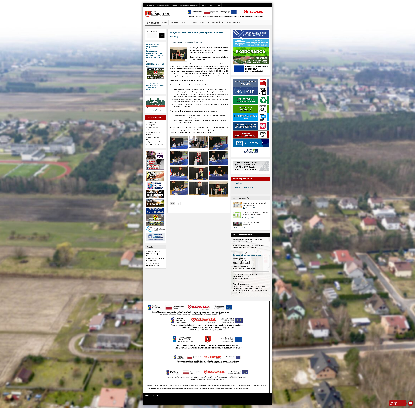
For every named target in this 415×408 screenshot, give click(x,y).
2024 (149, 66)
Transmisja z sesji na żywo (244, 187)
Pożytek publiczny (152, 44)
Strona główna (150, 5)
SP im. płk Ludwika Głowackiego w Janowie (152, 264)
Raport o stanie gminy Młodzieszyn (153, 134)
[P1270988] (198, 173)
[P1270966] (179, 158)
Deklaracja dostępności (163, 5)
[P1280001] (179, 188)
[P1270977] (218, 158)
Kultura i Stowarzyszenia (194, 22)
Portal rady (238, 183)
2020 (148, 64)
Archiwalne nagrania (241, 192)
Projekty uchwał (151, 51)
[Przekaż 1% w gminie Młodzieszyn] (155, 102)
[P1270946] (179, 142)
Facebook (203, 5)
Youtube (211, 5)
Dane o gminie (152, 130)
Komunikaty (189, 42)
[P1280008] (198, 188)
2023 (162, 64)
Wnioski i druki (234, 22)
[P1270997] (218, 173)
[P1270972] (198, 158)
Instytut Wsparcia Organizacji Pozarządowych (155, 109)
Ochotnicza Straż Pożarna (155, 145)
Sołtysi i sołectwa (153, 127)
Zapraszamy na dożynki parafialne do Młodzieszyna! (255, 204)
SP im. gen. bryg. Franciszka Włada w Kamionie (155, 260)
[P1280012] (218, 189)
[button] (410, 403)
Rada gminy (151, 125)
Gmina (164, 22)
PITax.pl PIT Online (155, 111)
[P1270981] (179, 173)
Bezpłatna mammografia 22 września (253, 224)
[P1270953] (198, 142)
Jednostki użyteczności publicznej (153, 138)
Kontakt (218, 5)
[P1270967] (218, 143)
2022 (157, 64)
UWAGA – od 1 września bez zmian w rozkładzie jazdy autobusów (255, 214)
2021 (153, 64)
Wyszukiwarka (151, 31)
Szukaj (161, 35)
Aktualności (154, 23)
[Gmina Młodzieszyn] (161, 13)
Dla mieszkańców (216, 22)
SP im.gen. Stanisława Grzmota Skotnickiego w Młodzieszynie (153, 254)
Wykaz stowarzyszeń (154, 142)
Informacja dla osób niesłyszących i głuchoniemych (185, 5)
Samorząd (174, 22)
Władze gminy (152, 122)
